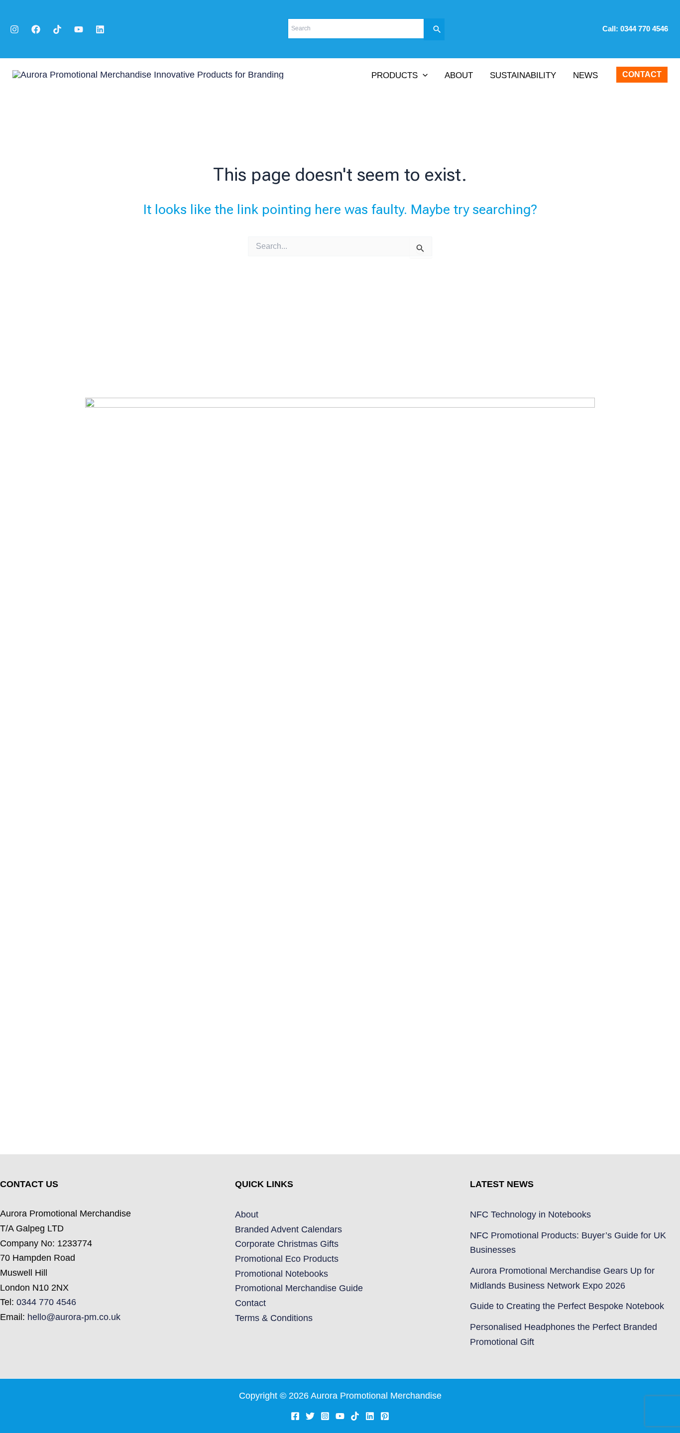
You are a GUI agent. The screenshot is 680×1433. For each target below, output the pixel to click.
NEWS (585, 75)
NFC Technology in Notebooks (530, 1214)
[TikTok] (57, 29)
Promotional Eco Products (287, 1259)
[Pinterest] (384, 1416)
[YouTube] (78, 29)
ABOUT (459, 75)
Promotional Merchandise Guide (299, 1288)
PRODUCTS (394, 75)
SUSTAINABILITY (523, 75)
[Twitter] (310, 1416)
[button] (423, 75)
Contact (250, 1303)
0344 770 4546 (645, 29)
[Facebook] (35, 29)
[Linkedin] (100, 29)
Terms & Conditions (274, 1318)
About (246, 1214)
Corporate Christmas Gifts (287, 1244)
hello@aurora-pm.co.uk (73, 1317)
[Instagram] (14, 29)
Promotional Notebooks (281, 1274)
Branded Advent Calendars (288, 1229)
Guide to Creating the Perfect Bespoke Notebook (567, 1306)
